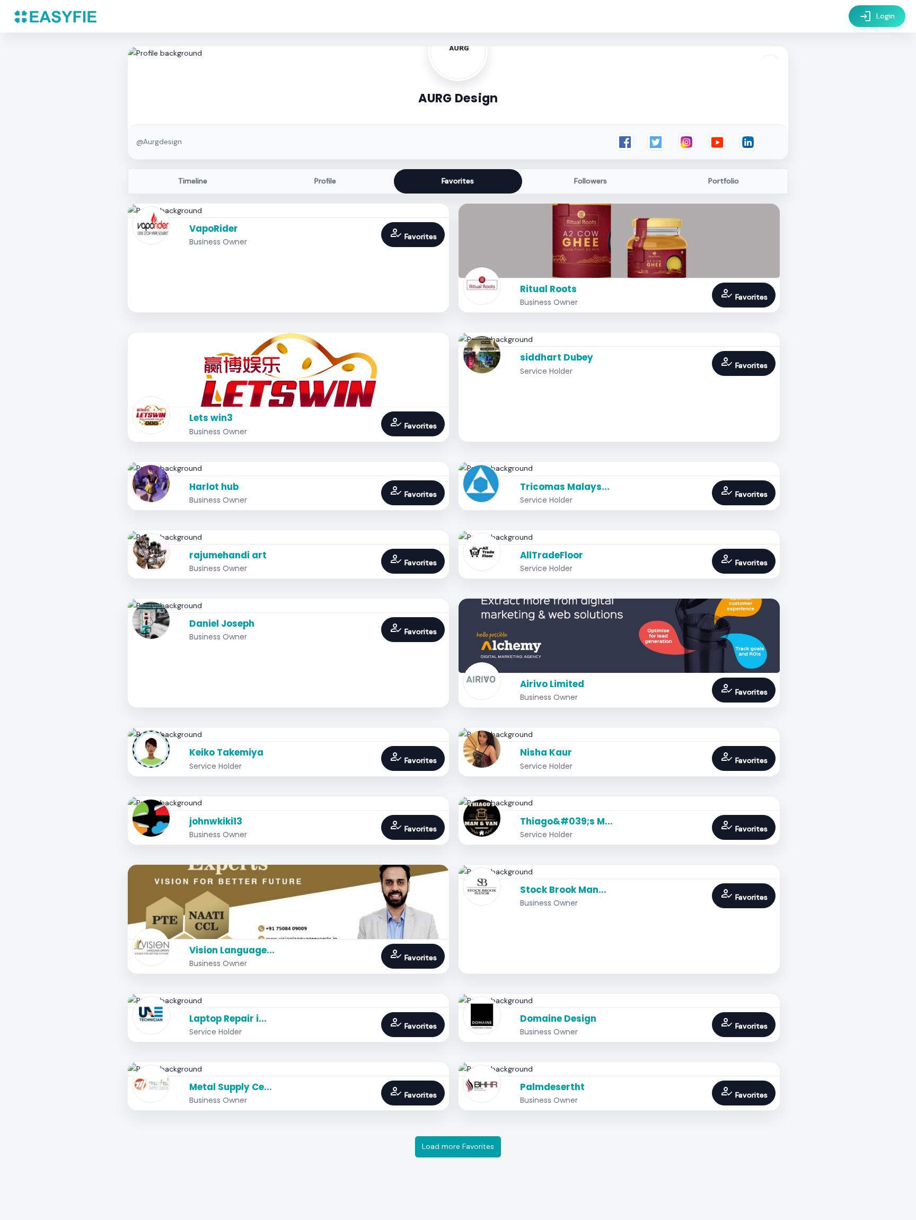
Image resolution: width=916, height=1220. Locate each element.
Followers (590, 181)
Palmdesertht (552, 1087)
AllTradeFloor (551, 555)
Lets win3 (211, 417)
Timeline (192, 181)
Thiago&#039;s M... (566, 821)
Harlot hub (214, 486)
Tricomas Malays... (565, 486)
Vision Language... (232, 950)
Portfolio (723, 181)
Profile (325, 181)
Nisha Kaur (546, 752)
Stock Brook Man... (563, 889)
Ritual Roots (548, 289)
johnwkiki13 (215, 821)
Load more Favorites (458, 1146)
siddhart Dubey (556, 357)
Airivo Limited (552, 684)
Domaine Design (558, 1018)
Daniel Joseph (221, 623)
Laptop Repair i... (228, 1018)
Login (877, 16)
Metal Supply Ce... (230, 1087)
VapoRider (213, 228)
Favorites (458, 181)
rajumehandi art (228, 555)
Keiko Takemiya (226, 752)
